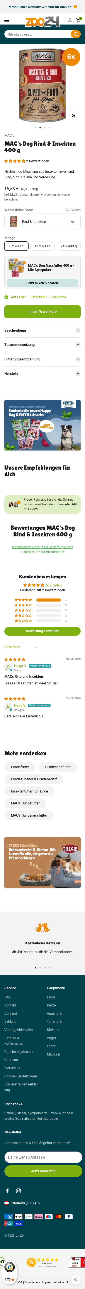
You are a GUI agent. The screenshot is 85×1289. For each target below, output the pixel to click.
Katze (51, 1005)
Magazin (53, 1054)
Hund (51, 997)
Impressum (49, 1282)
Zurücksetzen (56, 34)
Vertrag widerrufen (18, 1030)
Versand (10, 1013)
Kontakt (10, 1005)
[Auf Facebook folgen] (7, 1191)
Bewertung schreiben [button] (42, 631)
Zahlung (10, 1021)
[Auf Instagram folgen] (18, 1191)
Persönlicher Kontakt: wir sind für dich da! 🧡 (42, 7)
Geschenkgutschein (19, 1052)
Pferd (51, 1046)
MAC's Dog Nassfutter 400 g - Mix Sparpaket (51, 267)
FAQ (7, 997)
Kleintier (53, 1030)
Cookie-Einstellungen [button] (20, 1076)
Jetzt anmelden (43, 1171)
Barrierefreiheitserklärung (21, 1087)
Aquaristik (54, 1013)
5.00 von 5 (54, 585)
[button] (15, 161)
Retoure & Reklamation (13, 1041)
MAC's (9, 135)
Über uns (11, 1060)
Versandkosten (30, 194)
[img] (14, 659)
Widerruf (63, 1282)
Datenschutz (32, 1282)
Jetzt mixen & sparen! (43, 283)
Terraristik (54, 1021)
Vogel (51, 1038)
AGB (19, 1282)
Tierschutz (12, 1068)
